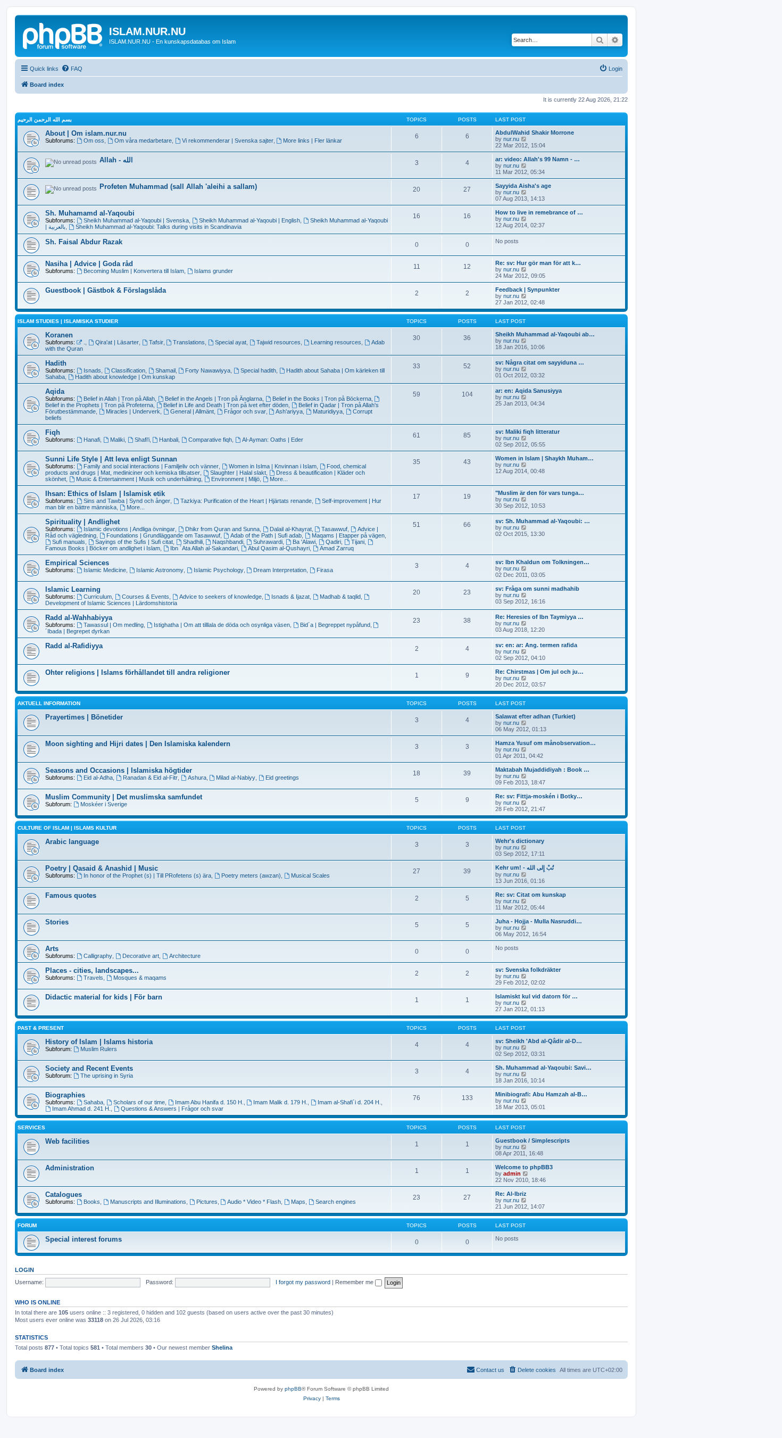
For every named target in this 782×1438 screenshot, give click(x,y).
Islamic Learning (73, 589)
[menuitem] (71, 68)
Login (24, 1270)
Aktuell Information (49, 703)
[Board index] (63, 35)
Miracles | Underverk (133, 411)
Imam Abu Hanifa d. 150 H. (209, 1102)
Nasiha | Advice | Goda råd (89, 264)
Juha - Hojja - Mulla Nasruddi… (538, 921)
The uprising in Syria (106, 1075)
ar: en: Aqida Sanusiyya (528, 390)
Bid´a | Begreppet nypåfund (335, 625)
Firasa (325, 570)
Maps (298, 1202)
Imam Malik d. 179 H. (280, 1102)
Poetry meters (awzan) (251, 875)
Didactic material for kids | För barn (103, 997)
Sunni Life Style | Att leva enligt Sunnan (111, 459)
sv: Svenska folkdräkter (528, 969)
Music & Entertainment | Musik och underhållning (138, 479)
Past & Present (41, 1028)
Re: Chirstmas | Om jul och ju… (539, 671)
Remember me (355, 1282)
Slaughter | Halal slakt (238, 472)
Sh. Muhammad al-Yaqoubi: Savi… (543, 1067)
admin (512, 1173)
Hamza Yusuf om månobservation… (545, 743)
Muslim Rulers (98, 1049)
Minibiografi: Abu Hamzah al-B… (541, 1094)
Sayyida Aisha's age (523, 186)
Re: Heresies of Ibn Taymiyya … (539, 617)
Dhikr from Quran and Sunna (222, 529)
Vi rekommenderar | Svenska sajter (227, 140)
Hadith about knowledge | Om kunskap (125, 377)
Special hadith (258, 370)
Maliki (117, 439)
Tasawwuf (334, 529)
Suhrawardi (267, 542)
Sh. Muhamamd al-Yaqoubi (90, 213)
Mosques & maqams (140, 977)
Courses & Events (145, 596)
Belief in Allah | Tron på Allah (119, 398)
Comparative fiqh (210, 439)
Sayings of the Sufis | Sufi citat (134, 542)
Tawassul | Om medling (114, 625)
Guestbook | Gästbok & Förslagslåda (105, 290)
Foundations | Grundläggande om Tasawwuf (163, 535)
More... (279, 479)
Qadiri (333, 542)
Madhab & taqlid (340, 596)
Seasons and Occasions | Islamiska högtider (118, 770)
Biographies (65, 1095)
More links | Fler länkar (312, 140)
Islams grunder (213, 271)
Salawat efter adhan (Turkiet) (535, 716)
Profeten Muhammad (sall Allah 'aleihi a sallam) (178, 187)
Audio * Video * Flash (254, 1202)
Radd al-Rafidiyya (74, 646)
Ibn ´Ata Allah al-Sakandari (204, 548)
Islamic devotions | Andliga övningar (129, 529)
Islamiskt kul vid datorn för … (536, 996)
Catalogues (63, 1195)
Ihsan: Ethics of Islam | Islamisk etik (105, 494)
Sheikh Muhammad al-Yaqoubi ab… (545, 334)
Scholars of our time (139, 1102)
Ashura (197, 777)
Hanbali (168, 439)
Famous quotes (70, 895)
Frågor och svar (245, 411)
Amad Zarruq (337, 548)
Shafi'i (142, 439)
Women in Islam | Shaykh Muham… (544, 458)
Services (31, 1127)
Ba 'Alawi (304, 542)
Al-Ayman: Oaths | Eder (272, 439)
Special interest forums (83, 1239)
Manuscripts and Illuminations (148, 1202)
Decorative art (140, 956)
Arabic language (72, 842)
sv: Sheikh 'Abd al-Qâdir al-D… (538, 1041)
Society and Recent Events (89, 1068)
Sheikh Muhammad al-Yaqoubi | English (249, 220)
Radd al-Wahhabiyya (78, 618)
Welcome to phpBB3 (524, 1167)
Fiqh (52, 432)
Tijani (357, 542)
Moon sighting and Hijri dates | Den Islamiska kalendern (137, 744)
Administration (69, 1168)
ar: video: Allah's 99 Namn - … (537, 159)
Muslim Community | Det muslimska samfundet (123, 797)
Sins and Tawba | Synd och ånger (127, 501)
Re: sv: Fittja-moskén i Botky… (539, 796)
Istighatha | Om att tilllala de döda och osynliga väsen (222, 625)
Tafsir (156, 342)
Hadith (55, 363)
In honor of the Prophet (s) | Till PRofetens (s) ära (147, 875)
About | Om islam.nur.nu (86, 133)
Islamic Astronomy (160, 570)
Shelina (222, 1347)
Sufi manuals (68, 542)
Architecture (185, 956)
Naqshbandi (227, 542)
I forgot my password (303, 1282)
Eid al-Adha (98, 777)
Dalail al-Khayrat (291, 529)
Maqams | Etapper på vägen (348, 535)
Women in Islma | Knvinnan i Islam (273, 466)
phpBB (293, 1389)
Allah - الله (116, 160)
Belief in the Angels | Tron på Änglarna (213, 398)
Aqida (54, 391)
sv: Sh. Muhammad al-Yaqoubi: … (542, 521)
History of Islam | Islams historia (99, 1042)
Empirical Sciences (77, 563)
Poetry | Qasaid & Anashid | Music (101, 868)
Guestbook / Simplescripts (532, 1140)
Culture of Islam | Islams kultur (67, 828)
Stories (57, 922)
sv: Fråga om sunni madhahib (537, 588)
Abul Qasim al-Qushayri (279, 548)
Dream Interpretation (279, 570)
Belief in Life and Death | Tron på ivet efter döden (225, 405)
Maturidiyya (328, 411)
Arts (52, 949)
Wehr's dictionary (519, 841)
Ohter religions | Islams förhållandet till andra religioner (137, 672)
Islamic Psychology (219, 570)
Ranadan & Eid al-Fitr (150, 777)
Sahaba (93, 1102)
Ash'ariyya (289, 411)
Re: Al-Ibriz (511, 1194)
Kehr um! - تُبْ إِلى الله (524, 867)
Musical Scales (310, 875)
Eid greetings (282, 777)
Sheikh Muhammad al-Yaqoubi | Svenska (136, 220)
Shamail (165, 370)
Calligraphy (98, 956)
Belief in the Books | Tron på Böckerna (321, 398)
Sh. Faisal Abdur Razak (83, 242)
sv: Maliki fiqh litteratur (527, 431)
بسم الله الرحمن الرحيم (45, 119)
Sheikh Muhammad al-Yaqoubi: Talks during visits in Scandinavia (159, 227)
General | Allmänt (192, 411)
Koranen (59, 335)
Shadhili (193, 542)
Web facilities (67, 1141)
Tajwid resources (278, 342)
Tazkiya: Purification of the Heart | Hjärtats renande (246, 501)
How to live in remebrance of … (539, 212)
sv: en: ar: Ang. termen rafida (536, 645)
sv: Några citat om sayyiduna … (539, 362)
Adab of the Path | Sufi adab (266, 535)
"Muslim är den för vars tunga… (539, 493)
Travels (93, 977)
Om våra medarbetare (143, 140)
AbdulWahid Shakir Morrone (534, 132)
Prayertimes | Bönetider (84, 717)
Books (92, 1202)
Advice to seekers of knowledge (220, 596)
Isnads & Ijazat (290, 596)
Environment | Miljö (235, 479)
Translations (189, 342)
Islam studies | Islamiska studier (68, 321)
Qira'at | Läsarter (117, 342)
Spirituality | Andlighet (82, 522)
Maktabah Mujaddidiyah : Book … (542, 769)
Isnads (92, 370)
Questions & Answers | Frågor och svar (172, 1108)
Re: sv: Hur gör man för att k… (538, 263)
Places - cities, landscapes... (92, 970)
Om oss (94, 140)
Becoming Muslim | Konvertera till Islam (134, 271)
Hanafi (92, 439)
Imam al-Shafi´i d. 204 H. (349, 1102)
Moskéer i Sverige (103, 804)
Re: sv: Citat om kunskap (530, 894)
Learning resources (336, 342)
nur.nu (511, 139)
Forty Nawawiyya (207, 370)
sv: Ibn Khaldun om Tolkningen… (542, 562)
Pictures (207, 1202)
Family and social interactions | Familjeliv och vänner (151, 466)
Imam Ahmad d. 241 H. (81, 1108)
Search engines (335, 1202)
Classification (128, 370)
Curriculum (98, 596)
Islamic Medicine (105, 570)
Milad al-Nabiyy (235, 777)
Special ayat (230, 342)
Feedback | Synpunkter (527, 289)
